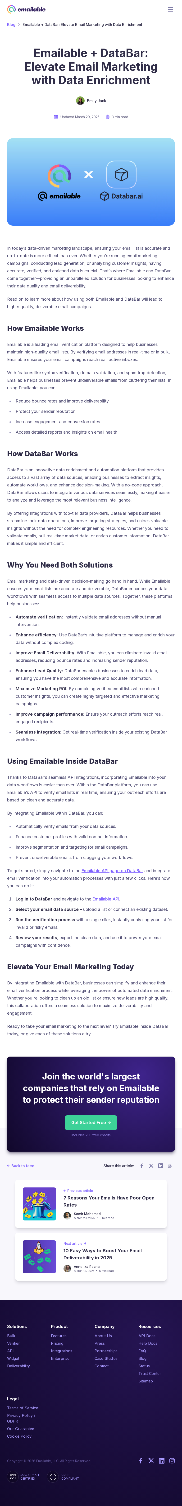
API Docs (146, 1335)
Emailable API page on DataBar (112, 870)
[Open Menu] (170, 9)
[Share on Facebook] (141, 1165)
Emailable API (105, 898)
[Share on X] (151, 1165)
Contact (102, 1366)
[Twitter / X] (151, 1461)
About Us (103, 1335)
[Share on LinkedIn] (160, 1165)
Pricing (57, 1343)
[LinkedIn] (161, 1461)
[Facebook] (141, 1461)
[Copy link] (170, 1165)
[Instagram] (172, 1461)
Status (144, 1366)
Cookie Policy (19, 1436)
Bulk (11, 1335)
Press (100, 1343)
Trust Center (149, 1373)
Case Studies (106, 1358)
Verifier (13, 1343)
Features (59, 1335)
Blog (11, 24)
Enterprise (60, 1358)
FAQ (142, 1350)
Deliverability (18, 1366)
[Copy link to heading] (89, 328)
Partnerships (106, 1350)
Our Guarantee (20, 1428)
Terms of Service (22, 1408)
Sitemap (145, 1381)
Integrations (61, 1350)
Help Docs (147, 1343)
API (10, 1350)
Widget (13, 1358)
